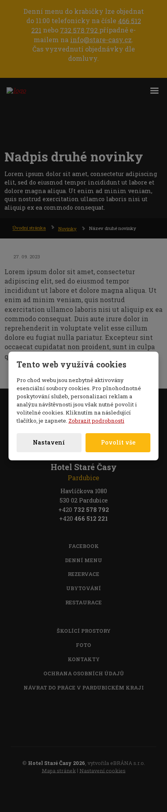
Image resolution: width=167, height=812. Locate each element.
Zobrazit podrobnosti (96, 420)
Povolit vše (118, 442)
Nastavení (49, 442)
